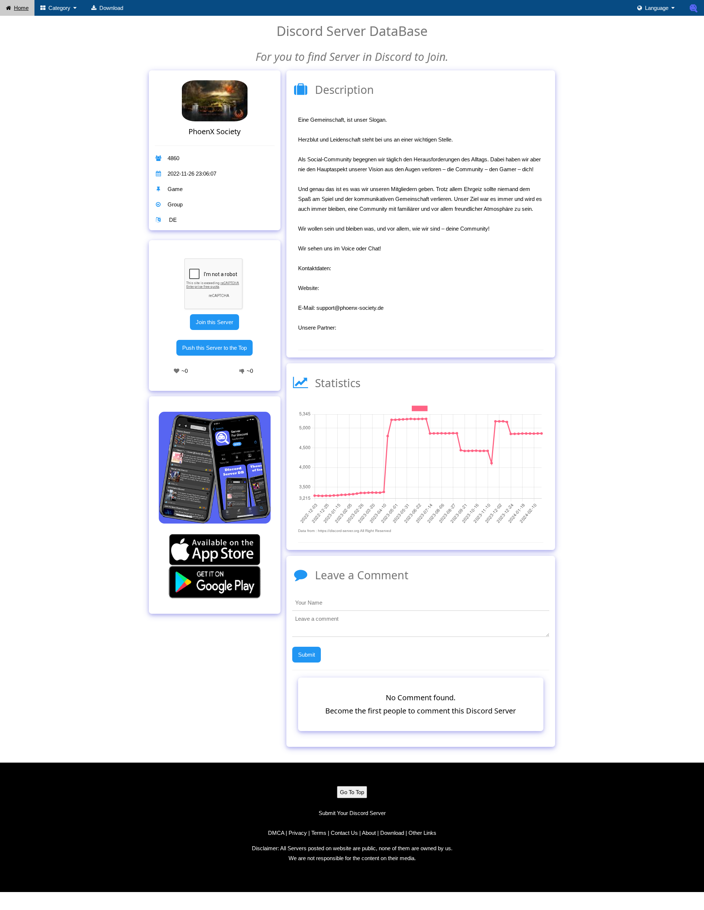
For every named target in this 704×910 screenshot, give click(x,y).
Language (656, 8)
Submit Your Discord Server (352, 813)
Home (21, 8)
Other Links (422, 833)
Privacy (298, 833)
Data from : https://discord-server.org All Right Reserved (344, 531)
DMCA (276, 833)
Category (59, 8)
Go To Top (352, 792)
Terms (318, 833)
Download (111, 8)
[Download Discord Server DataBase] (693, 8)
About (369, 833)
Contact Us (344, 833)
